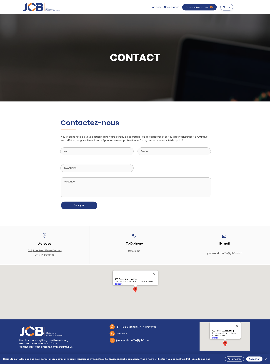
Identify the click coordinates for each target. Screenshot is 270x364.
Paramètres (235, 359)
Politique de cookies (198, 359)
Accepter (254, 359)
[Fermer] (266, 358)
